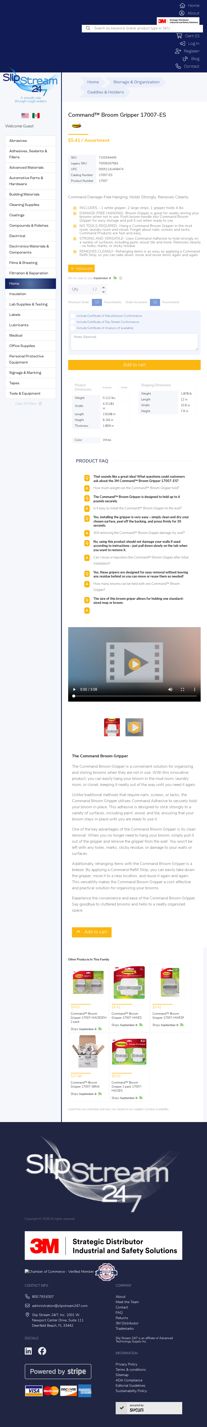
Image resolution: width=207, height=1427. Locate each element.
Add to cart (83, 269)
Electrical (17, 236)
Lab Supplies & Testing (28, 304)
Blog (194, 59)
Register (190, 51)
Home (192, 6)
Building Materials (24, 195)
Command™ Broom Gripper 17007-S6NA (85, 1084)
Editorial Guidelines (130, 1386)
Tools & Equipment (25, 394)
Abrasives (18, 141)
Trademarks (125, 1329)
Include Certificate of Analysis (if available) (105, 328)
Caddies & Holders (105, 92)
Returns (122, 1318)
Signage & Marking (25, 373)
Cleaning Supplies (24, 205)
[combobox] (142, 28)
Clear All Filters (27, 404)
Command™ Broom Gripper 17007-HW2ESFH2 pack (89, 1018)
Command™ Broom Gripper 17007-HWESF (168, 1015)
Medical (15, 336)
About (192, 13)
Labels (14, 315)
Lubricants (19, 325)
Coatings (16, 215)
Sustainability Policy (131, 1391)
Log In (192, 44)
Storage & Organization (136, 82)
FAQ (119, 1313)
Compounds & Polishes (28, 226)
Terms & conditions (131, 1370)
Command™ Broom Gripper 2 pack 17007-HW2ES (127, 1086)
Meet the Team (127, 1302)
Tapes (14, 383)
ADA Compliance (129, 1380)
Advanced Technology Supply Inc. (144, 1340)
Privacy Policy (126, 1364)
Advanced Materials (26, 168)
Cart (191, 36)
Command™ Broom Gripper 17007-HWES (127, 1015)
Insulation (17, 294)
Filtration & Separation (28, 273)
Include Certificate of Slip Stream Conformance (108, 322)
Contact (190, 67)
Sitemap (122, 1375)
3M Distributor (127, 1323)
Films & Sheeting (23, 263)
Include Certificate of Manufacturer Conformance (109, 316)
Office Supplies (22, 346)
